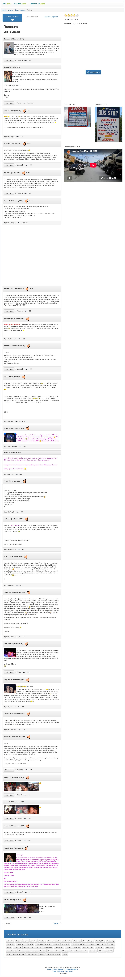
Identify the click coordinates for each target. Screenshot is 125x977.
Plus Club (42, 951)
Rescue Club (75, 951)
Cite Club (30, 944)
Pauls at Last (33, 951)
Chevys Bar (10, 944)
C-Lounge (77, 941)
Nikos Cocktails (11, 951)
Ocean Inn (22, 951)
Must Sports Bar (88, 947)
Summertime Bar (18, 954)
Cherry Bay (110, 941)
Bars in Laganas (20, 10)
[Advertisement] (31, 256)
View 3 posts (9, 103)
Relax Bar (65, 951)
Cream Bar (56, 944)
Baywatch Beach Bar (64, 941)
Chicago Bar (21, 944)
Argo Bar (33, 941)
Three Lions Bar (32, 954)
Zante (4, 10)
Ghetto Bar (17, 947)
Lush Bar (68, 947)
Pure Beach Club (53, 951)
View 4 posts (9, 795)
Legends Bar (59, 947)
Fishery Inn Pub (101, 944)
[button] (21, 3)
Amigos (18, 941)
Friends (111, 944)
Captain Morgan (88, 941)
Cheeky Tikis (100, 941)
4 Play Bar (10, 941)
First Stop (91, 944)
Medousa (77, 947)
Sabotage (102, 951)
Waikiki (42, 954)
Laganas (10, 10)
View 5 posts (9, 60)
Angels (26, 941)
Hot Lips (38, 947)
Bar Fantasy (51, 941)
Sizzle (8, 954)
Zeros (65, 954)
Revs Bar (84, 951)
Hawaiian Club (28, 947)
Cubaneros (65, 944)
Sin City (110, 951)
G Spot (9, 947)
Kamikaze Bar (48, 947)
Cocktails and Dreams (43, 944)
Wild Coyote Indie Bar (53, 954)
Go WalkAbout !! (95, 72)
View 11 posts (9, 917)
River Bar (93, 951)
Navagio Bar (110, 947)
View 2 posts (9, 165)
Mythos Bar (99, 947)
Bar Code (42, 941)
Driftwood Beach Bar (78, 944)
